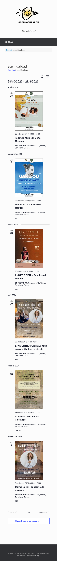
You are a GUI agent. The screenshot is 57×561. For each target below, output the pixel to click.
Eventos (11, 70)
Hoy (28, 512)
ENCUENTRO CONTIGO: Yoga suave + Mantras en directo (31, 347)
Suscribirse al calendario (27, 520)
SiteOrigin (36, 555)
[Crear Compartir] (28, 16)
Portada (9, 50)
